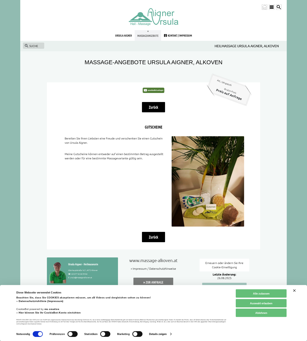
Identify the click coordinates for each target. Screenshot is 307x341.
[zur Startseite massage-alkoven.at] (153, 29)
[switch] (73, 334)
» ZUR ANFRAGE (153, 282)
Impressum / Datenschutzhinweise (154, 268)
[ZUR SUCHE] (278, 7)
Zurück (153, 107)
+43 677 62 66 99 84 (79, 274)
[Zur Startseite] (264, 7)
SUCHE (33, 46)
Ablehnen (261, 312)
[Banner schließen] (294, 290)
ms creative (51, 309)
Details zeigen (158, 334)
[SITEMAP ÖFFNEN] (271, 7)
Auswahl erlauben (261, 303)
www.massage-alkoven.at (153, 260)
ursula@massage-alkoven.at (81, 277)
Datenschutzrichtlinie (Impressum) (41, 301)
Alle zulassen (261, 293)
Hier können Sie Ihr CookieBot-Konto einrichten (50, 312)
